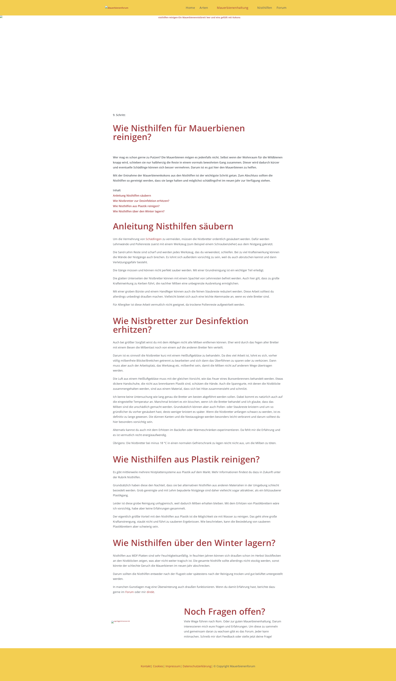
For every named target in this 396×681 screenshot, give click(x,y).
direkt (150, 592)
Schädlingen (154, 239)
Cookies (158, 666)
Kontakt (146, 666)
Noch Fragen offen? (224, 611)
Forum (129, 592)
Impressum (173, 666)
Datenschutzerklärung (196, 666)
